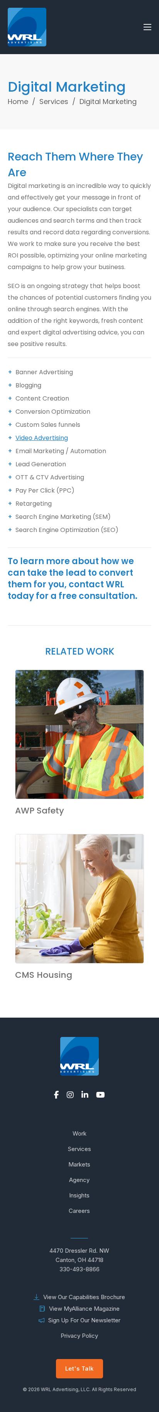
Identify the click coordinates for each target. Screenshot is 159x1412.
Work (79, 1133)
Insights (79, 1195)
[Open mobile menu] (147, 27)
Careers (79, 1210)
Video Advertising (41, 437)
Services (53, 101)
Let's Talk (79, 1368)
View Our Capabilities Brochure (84, 1297)
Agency (79, 1179)
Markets (79, 1164)
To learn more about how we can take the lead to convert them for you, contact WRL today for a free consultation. (72, 578)
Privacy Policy (79, 1335)
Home (18, 101)
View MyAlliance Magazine (84, 1308)
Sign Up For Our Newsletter (84, 1320)
